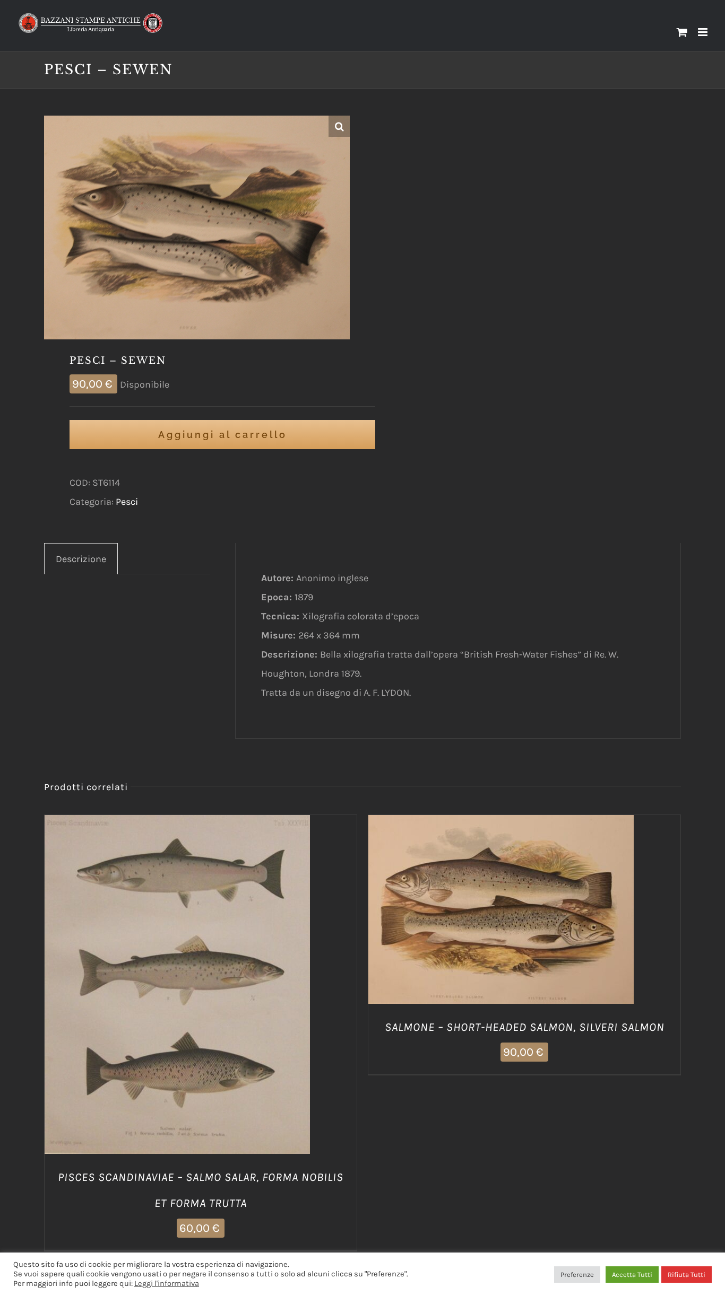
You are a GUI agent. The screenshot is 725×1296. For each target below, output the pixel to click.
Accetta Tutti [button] (632, 1275)
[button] (339, 126)
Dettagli (231, 986)
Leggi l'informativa (166, 1283)
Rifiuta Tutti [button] (686, 1275)
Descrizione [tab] (81, 559)
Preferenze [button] (577, 1275)
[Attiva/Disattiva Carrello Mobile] (682, 32)
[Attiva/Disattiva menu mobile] (703, 32)
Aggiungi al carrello (222, 434)
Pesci (127, 501)
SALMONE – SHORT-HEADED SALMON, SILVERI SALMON (524, 1027)
